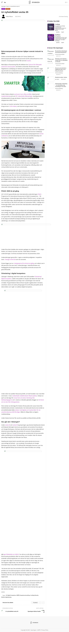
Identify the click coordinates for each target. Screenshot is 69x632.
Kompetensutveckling (25, 595)
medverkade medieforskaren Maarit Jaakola (24, 396)
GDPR (17, 595)
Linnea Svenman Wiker (59, 54)
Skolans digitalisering (6, 597)
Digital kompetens (12, 595)
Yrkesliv (8, 8)
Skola (3, 8)
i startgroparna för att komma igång (24, 263)
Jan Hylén (57, 79)
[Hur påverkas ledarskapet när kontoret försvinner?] (50, 52)
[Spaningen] (34, 2)
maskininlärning (6, 96)
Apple (62, 32)
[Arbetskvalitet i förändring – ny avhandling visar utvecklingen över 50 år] (50, 85)
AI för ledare (13, 106)
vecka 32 (7, 425)
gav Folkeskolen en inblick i (11, 554)
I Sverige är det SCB (10, 259)
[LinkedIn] (34, 626)
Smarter (28, 60)
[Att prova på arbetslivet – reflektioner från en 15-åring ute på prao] (50, 69)
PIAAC (39, 194)
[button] (2, 2)
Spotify (57, 32)
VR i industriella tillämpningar (23, 96)
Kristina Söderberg (59, 72)
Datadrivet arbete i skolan (61, 77)
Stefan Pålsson (9, 16)
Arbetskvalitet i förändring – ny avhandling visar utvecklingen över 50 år (61, 85)
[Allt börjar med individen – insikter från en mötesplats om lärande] (50, 60)
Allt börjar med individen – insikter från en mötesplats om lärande (61, 60)
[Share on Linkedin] (40, 602)
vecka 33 (15, 425)
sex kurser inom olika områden (23, 94)
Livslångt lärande (34, 595)
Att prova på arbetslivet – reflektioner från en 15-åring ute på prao (61, 69)
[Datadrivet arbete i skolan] (50, 79)
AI (6, 595)
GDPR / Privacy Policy (42, 630)
